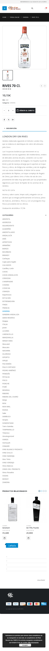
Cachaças (6, 258)
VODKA (5, 476)
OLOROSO (6, 354)
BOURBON (6, 252)
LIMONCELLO (7, 334)
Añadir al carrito (26, 110)
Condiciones (12, 561)
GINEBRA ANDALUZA (10, 314)
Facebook (4, 120)
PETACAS (6, 377)
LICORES (5, 331)
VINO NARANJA (8, 456)
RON (4, 403)
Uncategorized (8, 436)
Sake (4, 413)
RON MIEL (6, 406)
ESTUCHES (6, 298)
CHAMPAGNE (7, 281)
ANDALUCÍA (7, 235)
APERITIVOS (7, 242)
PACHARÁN (6, 364)
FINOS (4, 304)
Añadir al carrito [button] (4, 538)
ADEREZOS (6, 222)
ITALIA (4, 324)
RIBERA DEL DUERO (10, 397)
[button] (39, 491)
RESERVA (6, 390)
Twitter (8, 120)
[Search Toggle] (32, 8)
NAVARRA (6, 351)
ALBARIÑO (6, 229)
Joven (4, 327)
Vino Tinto (6, 459)
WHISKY (5, 479)
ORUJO (5, 360)
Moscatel (6, 344)
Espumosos (6, 295)
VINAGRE (6, 446)
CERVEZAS (6, 278)
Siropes (5, 420)
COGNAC (5, 285)
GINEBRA (12, 103)
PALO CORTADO (8, 367)
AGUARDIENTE (8, 225)
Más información (33, 642)
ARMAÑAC (6, 245)
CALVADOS (6, 265)
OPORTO (6, 357)
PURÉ (4, 387)
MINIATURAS (7, 341)
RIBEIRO (5, 393)
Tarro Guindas (7, 426)
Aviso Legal (11, 557)
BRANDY (5, 255)
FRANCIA (5, 308)
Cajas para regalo (9, 262)
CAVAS (5, 272)
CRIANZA (6, 291)
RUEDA (5, 410)
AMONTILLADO (8, 232)
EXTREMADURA (8, 301)
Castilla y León (8, 268)
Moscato (5, 347)
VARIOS (5, 439)
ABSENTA (6, 219)
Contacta (12, 546)
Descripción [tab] (11, 128)
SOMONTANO (8, 423)
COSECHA (6, 288)
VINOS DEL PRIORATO (11, 469)
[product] (12, 509)
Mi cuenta (11, 569)
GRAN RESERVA (8, 318)
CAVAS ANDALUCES (10, 275)
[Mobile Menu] (4, 8)
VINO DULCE (7, 453)
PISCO (4, 380)
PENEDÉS (6, 374)
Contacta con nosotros (15, 565)
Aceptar (25, 645)
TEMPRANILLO (8, 430)
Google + (13, 120)
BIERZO (5, 249)
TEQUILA (5, 433)
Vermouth (6, 443)
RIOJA (4, 400)
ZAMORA (6, 482)
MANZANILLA (7, 337)
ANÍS (4, 239)
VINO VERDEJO (8, 462)
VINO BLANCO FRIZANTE (12, 449)
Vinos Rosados (8, 472)
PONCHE (5, 383)
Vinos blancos (7, 466)
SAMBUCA (6, 416)
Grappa (5, 321)
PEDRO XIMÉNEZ (9, 370)
